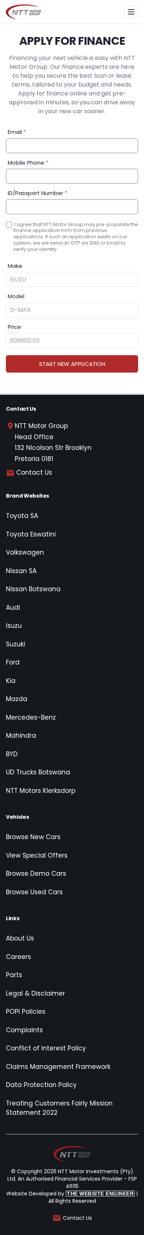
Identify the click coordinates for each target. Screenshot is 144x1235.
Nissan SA (21, 570)
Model (16, 296)
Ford (13, 662)
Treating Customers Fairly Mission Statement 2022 (59, 1108)
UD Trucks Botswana (38, 772)
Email (17, 132)
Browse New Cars (33, 836)
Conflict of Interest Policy (46, 1048)
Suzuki (15, 644)
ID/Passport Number (37, 193)
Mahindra (21, 735)
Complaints (24, 1030)
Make (15, 266)
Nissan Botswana (33, 589)
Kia (11, 680)
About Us (20, 938)
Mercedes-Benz (31, 717)
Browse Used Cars (34, 892)
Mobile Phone (28, 162)
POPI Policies (25, 1011)
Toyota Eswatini (31, 534)
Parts (14, 974)
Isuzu (14, 625)
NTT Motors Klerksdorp (40, 790)
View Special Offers (37, 855)
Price (14, 327)
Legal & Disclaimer (35, 993)
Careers (18, 956)
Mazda (16, 698)
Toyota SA (22, 515)
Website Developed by (70, 1193)
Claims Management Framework (58, 1066)
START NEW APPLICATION (72, 364)
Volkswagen (25, 552)
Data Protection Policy (41, 1084)
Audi (13, 607)
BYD (12, 754)
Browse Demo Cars (36, 873)
